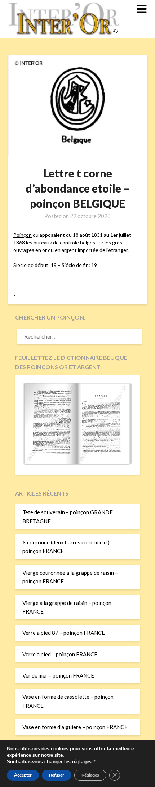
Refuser (56, 775)
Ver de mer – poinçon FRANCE (58, 675)
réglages (82, 762)
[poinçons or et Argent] (77, 463)
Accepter (23, 775)
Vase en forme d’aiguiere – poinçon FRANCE (75, 727)
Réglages (90, 775)
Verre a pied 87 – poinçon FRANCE (63, 632)
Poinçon (22, 235)
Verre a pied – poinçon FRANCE (59, 654)
